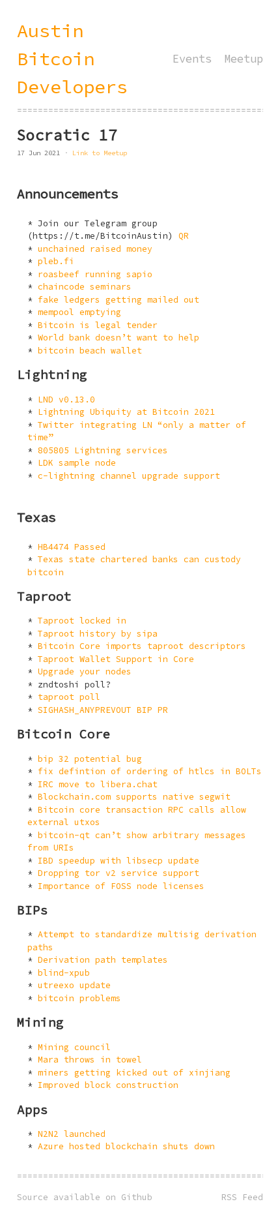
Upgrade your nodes (85, 671)
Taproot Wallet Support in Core (116, 659)
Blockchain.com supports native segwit (134, 796)
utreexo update (74, 985)
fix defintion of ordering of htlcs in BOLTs (150, 771)
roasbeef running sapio (95, 274)
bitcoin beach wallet (90, 350)
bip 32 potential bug (90, 758)
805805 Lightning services (103, 450)
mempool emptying (79, 312)
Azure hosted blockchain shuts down (126, 1146)
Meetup (243, 59)
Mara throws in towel (90, 1059)
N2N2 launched (71, 1133)
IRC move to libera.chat (98, 784)
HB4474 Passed (71, 546)
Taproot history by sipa (98, 633)
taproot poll (69, 696)
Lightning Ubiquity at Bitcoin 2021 (126, 411)
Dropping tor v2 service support (118, 873)
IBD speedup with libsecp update (118, 860)
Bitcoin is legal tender (98, 325)
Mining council (74, 1047)
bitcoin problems (79, 998)
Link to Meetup (99, 153)
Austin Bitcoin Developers (72, 58)
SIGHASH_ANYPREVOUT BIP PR (103, 710)
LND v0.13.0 (66, 399)
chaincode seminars (85, 286)
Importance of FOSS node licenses (121, 886)
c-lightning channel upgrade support (129, 475)
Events (192, 59)
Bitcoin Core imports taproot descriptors (142, 646)
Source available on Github (84, 1197)
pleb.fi (56, 261)
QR (183, 235)
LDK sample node (77, 462)
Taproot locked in (82, 620)
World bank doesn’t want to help (118, 337)
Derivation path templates (103, 959)
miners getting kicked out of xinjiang (134, 1072)
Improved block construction (108, 1085)
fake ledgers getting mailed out (118, 299)
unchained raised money (95, 248)
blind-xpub (64, 972)
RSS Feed (242, 1197)
